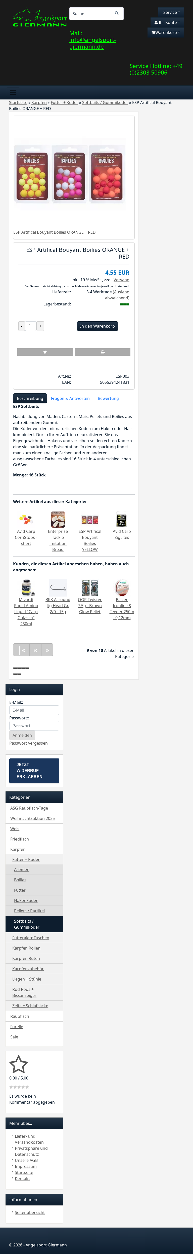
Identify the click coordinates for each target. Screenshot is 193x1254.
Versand (121, 280)
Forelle (16, 1026)
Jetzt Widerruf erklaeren (29, 770)
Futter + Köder (26, 859)
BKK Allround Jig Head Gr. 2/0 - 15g (57, 605)
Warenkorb (166, 32)
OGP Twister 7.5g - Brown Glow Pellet (90, 605)
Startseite (24, 1172)
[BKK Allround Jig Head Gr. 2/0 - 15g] (58, 587)
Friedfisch (19, 839)
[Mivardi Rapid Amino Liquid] (26, 587)
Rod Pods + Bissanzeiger (24, 992)
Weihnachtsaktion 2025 (32, 818)
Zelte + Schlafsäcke (30, 1005)
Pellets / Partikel (29, 911)
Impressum (26, 1166)
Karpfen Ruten (26, 958)
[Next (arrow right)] (19, 674)
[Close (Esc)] (15, 668)
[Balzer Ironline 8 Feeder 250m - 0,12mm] (122, 587)
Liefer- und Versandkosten (29, 1139)
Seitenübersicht (30, 1212)
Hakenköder (26, 900)
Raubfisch (19, 1016)
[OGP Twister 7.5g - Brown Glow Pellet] (90, 587)
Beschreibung (30, 398)
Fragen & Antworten (70, 398)
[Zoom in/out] (27, 668)
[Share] (19, 668)
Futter (20, 890)
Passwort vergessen (28, 743)
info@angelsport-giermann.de (92, 43)
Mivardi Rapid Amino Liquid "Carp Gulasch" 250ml (26, 611)
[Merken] (45, 352)
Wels (14, 828)
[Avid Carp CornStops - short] (26, 519)
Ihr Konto (167, 22)
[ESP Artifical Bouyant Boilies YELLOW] (90, 519)
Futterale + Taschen (30, 937)
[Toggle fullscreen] (23, 668)
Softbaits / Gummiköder (26, 924)
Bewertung (108, 398)
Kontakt (22, 1178)
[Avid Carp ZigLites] (122, 519)
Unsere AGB (26, 1160)
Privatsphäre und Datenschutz (31, 1151)
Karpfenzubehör (28, 968)
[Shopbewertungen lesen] (18, 1070)
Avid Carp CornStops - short (26, 537)
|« (21, 649)
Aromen (21, 869)
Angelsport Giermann (46, 1245)
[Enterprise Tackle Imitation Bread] (58, 519)
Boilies (20, 880)
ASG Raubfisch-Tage (29, 808)
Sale (14, 1037)
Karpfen (18, 849)
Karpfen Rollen (26, 948)
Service (169, 12)
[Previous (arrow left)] (15, 674)
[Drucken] (102, 352)
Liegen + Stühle (26, 979)
